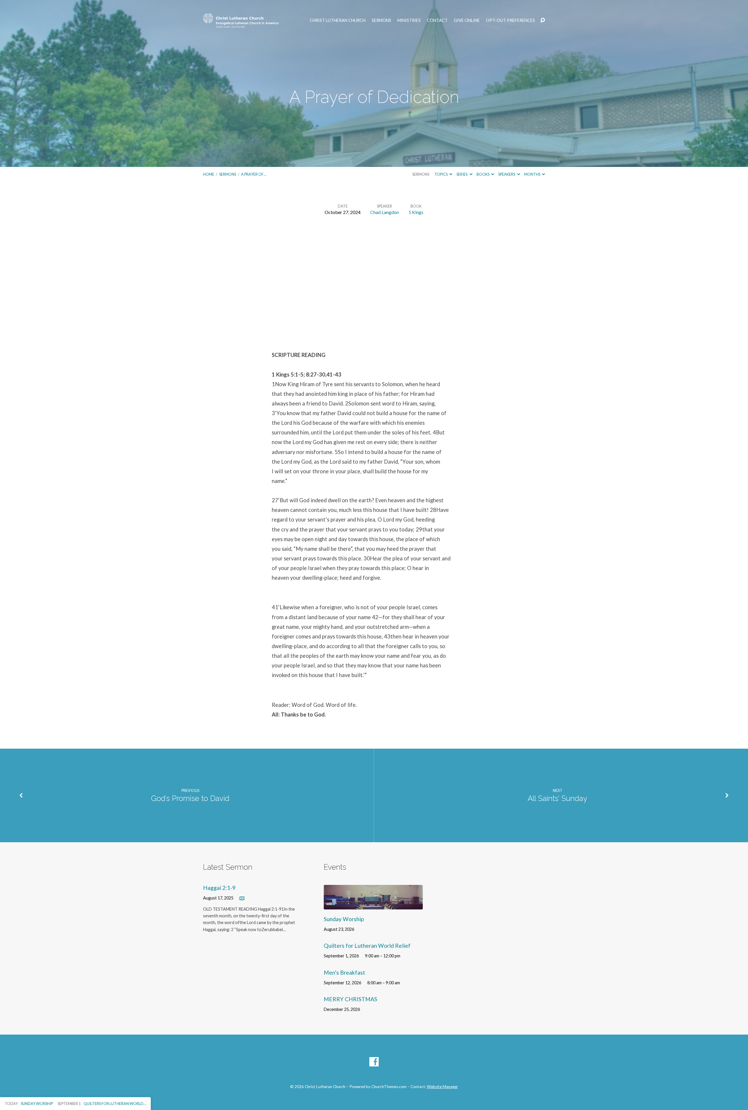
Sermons (381, 20)
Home (208, 174)
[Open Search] (542, 20)
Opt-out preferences (510, 20)
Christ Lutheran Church (338, 20)
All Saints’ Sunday (557, 798)
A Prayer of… (253, 174)
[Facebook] (374, 1061)
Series (462, 174)
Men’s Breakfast (344, 972)
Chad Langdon (384, 212)
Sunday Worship (344, 919)
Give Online (467, 20)
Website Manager (442, 1086)
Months (532, 174)
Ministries (409, 20)
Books (483, 174)
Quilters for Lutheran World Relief (367, 945)
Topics (441, 174)
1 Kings (415, 212)
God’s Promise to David (190, 798)
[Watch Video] (242, 898)
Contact (437, 20)
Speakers (507, 174)
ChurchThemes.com (388, 1086)
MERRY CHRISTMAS (350, 999)
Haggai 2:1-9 (219, 887)
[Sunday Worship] (373, 905)
